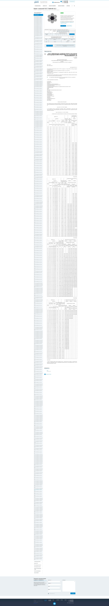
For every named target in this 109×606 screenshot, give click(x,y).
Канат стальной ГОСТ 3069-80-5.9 (38, 231)
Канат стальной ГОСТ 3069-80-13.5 (38, 217)
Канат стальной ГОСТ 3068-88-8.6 (38, 157)
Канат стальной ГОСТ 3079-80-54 (38, 334)
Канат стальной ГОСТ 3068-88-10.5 (38, 156)
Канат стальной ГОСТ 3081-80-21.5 (38, 376)
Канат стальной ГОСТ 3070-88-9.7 (38, 247)
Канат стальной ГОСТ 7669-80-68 (38, 525)
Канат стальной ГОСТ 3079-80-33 (38, 342)
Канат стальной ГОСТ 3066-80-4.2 (38, 138)
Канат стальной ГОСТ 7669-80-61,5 (38, 527)
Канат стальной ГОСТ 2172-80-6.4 (38, 36)
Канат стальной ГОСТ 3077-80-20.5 (38, 302)
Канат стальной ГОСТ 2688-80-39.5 (38, 61)
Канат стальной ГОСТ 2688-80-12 (38, 84)
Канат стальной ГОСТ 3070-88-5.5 (38, 254)
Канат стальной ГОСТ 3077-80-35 (38, 292)
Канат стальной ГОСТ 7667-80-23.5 (38, 464)
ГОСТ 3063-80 (66, 22)
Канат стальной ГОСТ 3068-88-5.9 (38, 164)
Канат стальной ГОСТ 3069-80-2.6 (38, 241)
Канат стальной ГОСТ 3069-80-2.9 (38, 237)
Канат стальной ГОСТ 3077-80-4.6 (38, 325)
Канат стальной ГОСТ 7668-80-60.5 (38, 485)
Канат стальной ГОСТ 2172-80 (38, 16)
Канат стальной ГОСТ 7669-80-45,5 (38, 534)
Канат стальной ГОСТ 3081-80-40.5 (38, 362)
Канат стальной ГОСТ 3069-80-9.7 (38, 224)
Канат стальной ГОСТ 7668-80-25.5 (38, 511)
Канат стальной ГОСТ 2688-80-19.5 (38, 77)
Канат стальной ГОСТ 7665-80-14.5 (38, 446)
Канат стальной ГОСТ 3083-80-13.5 (38, 421)
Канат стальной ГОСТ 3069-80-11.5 (38, 220)
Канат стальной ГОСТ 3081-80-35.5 (38, 365)
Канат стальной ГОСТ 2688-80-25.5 (38, 71)
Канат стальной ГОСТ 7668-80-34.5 (38, 505)
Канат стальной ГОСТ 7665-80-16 (38, 445)
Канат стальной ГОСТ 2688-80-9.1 (38, 88)
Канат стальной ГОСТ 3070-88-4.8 (38, 256)
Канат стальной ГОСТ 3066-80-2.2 (38, 150)
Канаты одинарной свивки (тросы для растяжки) (38, 12)
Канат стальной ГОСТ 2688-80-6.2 (38, 95)
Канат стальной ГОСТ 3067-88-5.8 (38, 189)
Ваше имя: (49, 580)
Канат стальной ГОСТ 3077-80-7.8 (38, 318)
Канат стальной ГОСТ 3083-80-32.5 (38, 408)
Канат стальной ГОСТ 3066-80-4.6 (38, 136)
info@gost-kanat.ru (57, 2)
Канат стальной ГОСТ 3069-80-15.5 (38, 213)
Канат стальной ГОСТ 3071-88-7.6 (38, 274)
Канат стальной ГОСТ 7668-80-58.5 (38, 487)
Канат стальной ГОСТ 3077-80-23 (38, 299)
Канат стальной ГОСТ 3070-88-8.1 (38, 249)
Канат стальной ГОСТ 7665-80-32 (38, 432)
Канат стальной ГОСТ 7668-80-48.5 (38, 493)
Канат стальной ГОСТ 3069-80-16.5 (38, 211)
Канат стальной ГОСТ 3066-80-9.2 (38, 127)
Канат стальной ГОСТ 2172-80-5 (38, 40)
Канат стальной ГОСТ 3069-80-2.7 (38, 239)
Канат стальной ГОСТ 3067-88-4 (38, 195)
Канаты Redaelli (36, 572)
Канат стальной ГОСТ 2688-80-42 (38, 60)
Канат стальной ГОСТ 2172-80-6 (38, 37)
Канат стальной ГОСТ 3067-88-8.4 (38, 183)
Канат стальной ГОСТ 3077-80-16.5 (38, 307)
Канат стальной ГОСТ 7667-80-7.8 (38, 479)
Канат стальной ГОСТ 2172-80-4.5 (38, 41)
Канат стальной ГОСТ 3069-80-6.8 (38, 229)
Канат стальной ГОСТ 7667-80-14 (38, 472)
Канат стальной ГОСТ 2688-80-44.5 (38, 59)
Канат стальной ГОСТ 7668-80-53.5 (38, 490)
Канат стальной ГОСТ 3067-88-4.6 (38, 192)
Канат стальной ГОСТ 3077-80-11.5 (38, 313)
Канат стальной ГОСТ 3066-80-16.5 (38, 117)
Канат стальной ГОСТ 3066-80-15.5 (38, 119)
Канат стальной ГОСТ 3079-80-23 (38, 348)
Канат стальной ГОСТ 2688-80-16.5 (38, 79)
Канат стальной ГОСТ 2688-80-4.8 (38, 101)
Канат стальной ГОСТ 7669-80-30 (38, 544)
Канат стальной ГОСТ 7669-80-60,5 (38, 529)
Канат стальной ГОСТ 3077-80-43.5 (38, 286)
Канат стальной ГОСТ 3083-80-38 (38, 405)
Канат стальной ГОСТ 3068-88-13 (38, 154)
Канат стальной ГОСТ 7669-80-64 (38, 526)
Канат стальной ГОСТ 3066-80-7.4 (38, 131)
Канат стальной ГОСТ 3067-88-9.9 (38, 180)
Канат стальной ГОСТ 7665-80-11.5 (38, 449)
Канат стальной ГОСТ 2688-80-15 (38, 81)
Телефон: (49, 583)
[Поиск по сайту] (74, 6)
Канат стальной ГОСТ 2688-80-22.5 (38, 74)
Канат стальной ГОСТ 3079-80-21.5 (38, 350)
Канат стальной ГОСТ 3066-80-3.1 (38, 143)
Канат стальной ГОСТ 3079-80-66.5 (38, 329)
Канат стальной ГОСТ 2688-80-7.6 (38, 92)
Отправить (73, 593)
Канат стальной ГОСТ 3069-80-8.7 (38, 225)
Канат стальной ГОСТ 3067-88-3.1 (38, 200)
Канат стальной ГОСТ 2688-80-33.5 (38, 64)
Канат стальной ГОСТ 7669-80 (38, 32)
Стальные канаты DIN (37, 561)
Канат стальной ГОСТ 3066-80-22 (38, 113)
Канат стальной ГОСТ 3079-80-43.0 (38, 339)
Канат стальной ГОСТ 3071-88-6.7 (38, 276)
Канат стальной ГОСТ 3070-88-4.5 (38, 257)
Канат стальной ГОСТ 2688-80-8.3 (38, 90)
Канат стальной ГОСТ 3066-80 (38, 18)
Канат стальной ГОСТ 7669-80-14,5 (38, 556)
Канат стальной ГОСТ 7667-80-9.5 (38, 477)
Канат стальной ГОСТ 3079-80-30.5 (38, 343)
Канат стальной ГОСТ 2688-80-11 (38, 85)
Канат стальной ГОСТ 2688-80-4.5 (38, 102)
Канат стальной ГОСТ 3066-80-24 (38, 112)
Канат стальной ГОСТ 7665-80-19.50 (38, 442)
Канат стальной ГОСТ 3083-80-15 (38, 420)
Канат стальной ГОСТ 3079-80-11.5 (38, 358)
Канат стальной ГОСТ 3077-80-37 (38, 291)
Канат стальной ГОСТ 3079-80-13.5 (38, 356)
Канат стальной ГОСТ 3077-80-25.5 (38, 298)
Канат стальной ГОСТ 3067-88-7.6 (38, 185)
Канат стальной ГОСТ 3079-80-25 (38, 347)
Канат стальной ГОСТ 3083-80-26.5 (38, 413)
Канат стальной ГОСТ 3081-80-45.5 (38, 359)
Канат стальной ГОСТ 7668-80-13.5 (38, 521)
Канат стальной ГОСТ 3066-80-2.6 (38, 146)
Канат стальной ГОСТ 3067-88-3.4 (38, 198)
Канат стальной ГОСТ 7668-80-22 (38, 514)
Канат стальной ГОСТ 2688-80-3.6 (38, 108)
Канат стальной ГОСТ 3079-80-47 (38, 337)
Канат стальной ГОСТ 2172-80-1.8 (38, 53)
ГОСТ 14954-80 (70, 22)
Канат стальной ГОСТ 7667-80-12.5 (38, 474)
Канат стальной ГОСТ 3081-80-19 (38, 379)
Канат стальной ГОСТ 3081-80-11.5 (38, 388)
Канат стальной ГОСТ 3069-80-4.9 (38, 232)
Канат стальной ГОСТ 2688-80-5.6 (38, 97)
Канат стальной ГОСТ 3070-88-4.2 (38, 259)
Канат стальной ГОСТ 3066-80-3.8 (38, 139)
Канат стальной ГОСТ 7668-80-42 (38, 499)
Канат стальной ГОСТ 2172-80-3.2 (38, 46)
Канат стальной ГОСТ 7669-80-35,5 (38, 541)
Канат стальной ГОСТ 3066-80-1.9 (38, 153)
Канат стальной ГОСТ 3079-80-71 (38, 328)
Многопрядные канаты (37, 566)
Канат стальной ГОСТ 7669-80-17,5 (38, 553)
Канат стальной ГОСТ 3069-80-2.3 (38, 242)
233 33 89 (65, 2)
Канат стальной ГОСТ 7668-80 (38, 31)
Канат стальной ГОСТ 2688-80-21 (38, 75)
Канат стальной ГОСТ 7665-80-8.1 (38, 453)
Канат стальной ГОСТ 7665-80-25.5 (38, 436)
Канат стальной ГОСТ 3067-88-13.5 (38, 175)
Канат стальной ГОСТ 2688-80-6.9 (38, 94)
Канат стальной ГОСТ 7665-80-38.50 (38, 429)
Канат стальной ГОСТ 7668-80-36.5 (38, 503)
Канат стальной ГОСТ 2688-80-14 (38, 82)
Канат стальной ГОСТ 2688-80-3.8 (38, 106)
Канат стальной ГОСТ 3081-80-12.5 (38, 386)
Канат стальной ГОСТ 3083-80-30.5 (38, 410)
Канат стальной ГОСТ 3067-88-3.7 (38, 197)
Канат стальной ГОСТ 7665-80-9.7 (38, 451)
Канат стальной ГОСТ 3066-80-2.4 (38, 148)
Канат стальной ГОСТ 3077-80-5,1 (38, 324)
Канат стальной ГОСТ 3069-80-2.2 (38, 244)
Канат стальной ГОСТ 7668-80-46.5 (38, 495)
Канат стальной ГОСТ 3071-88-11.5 (38, 270)
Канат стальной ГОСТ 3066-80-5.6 (38, 134)
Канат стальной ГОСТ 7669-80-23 (38, 549)
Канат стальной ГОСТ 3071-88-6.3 (38, 278)
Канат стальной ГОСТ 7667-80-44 (38, 455)
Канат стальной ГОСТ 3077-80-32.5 (38, 293)
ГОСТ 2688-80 (62, 22)
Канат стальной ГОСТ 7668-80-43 (38, 498)
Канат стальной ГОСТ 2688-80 (38, 17)
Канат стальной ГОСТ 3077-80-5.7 (38, 322)
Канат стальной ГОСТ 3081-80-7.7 (38, 392)
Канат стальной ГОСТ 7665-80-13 (38, 448)
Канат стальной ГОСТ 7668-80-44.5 (38, 497)
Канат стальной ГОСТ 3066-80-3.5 (38, 141)
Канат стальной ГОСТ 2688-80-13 (38, 83)
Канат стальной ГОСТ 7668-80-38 (38, 502)
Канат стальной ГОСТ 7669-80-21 (38, 550)
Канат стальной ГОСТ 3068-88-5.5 (38, 165)
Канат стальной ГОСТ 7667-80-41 (38, 456)
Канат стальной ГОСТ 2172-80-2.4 (38, 50)
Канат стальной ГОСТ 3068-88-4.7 (38, 169)
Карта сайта (35, 603)
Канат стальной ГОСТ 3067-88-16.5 (38, 172)
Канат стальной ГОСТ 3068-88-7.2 (38, 160)
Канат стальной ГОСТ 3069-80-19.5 (38, 208)
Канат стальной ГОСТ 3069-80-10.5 (38, 222)
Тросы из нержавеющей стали (37, 569)
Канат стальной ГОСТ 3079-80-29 (38, 345)
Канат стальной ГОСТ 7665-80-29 (38, 433)
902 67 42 (65, 1)
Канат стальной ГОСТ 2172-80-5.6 (38, 39)
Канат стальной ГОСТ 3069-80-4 (38, 234)
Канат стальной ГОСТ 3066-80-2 (38, 151)
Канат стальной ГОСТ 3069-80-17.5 (38, 210)
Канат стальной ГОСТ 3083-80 (38, 28)
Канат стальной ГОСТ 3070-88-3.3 (38, 264)
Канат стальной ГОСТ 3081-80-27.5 (38, 371)
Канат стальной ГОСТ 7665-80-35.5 (38, 431)
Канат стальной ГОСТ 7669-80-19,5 (38, 551)
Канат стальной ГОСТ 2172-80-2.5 (38, 48)
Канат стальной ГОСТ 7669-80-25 (38, 548)
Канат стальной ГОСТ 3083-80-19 (38, 418)
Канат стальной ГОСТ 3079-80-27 (38, 346)
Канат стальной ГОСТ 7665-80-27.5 (38, 435)
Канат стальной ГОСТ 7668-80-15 (38, 519)
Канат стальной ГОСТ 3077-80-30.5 (38, 295)
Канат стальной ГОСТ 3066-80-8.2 (38, 129)
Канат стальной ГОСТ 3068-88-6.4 (38, 162)
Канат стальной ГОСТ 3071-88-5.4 (38, 281)
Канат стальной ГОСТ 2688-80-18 (38, 78)
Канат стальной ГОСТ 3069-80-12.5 (38, 218)
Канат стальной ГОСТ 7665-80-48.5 (38, 425)
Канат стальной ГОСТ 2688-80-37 (38, 63)
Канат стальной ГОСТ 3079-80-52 (38, 335)
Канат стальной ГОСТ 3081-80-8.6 (38, 391)
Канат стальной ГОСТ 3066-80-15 (38, 120)
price (47, 370)
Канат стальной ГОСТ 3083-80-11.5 (38, 423)
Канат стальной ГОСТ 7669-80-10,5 (38, 559)
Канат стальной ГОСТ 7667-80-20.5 (38, 467)
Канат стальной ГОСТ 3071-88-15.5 (38, 266)
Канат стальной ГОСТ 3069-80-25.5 (38, 204)
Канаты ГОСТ (36, 563)
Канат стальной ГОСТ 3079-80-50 (38, 336)
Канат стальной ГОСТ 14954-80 (38, 33)
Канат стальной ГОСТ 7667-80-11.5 (38, 475)
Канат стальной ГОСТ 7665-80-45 (38, 426)
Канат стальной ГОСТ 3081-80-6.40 (38, 394)
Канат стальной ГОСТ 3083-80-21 (38, 417)
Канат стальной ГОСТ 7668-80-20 (38, 515)
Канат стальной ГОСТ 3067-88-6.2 (38, 187)
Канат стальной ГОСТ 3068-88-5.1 (38, 167)
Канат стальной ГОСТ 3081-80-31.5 (38, 368)
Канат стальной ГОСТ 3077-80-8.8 (38, 317)
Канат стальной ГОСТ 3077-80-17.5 (38, 305)
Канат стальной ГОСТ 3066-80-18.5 (38, 115)
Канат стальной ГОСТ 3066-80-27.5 (38, 109)
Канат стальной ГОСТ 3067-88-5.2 (38, 190)
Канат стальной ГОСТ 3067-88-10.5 (38, 178)
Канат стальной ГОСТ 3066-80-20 (38, 114)
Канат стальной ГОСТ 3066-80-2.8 (38, 145)
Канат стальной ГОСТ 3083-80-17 (38, 419)
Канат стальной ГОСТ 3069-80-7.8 (38, 227)
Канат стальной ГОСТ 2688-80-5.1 (38, 99)
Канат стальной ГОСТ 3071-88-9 (38, 271)
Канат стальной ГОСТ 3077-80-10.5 (38, 315)
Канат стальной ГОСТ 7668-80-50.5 (38, 491)
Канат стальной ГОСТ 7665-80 (38, 29)
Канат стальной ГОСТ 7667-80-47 (38, 454)
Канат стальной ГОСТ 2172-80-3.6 (38, 44)
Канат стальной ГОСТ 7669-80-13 (38, 557)
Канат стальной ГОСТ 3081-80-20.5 (38, 378)
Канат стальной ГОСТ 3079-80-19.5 (38, 351)
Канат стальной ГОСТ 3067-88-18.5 (38, 171)
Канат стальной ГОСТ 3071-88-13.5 (38, 268)
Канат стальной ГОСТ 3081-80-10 (38, 389)
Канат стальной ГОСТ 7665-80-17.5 (38, 444)
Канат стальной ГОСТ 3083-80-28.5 (38, 412)
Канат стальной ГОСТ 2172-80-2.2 (38, 51)
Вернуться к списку (48, 374)
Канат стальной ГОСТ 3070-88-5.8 (38, 252)
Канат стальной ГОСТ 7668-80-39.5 (38, 501)
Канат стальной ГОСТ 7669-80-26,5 (38, 546)
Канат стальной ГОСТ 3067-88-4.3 (38, 194)
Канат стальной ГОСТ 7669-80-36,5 (38, 539)
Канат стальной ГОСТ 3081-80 (38, 27)
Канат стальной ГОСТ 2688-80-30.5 (38, 67)
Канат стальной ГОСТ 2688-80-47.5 (38, 57)
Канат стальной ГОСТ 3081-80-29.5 (38, 370)
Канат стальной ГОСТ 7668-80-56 (38, 488)
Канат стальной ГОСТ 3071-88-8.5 (38, 273)
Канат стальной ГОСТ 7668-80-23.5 (38, 513)
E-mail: (49, 586)
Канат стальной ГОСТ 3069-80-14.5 (38, 215)
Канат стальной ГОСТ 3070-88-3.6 (38, 263)
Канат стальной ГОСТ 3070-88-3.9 (38, 261)
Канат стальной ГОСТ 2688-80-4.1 (38, 104)
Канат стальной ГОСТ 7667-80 (38, 30)
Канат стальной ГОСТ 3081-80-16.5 (38, 382)
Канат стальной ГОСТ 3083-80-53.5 (38, 399)
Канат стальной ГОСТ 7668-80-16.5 (38, 518)
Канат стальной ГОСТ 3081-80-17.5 (38, 380)
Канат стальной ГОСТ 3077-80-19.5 (38, 304)
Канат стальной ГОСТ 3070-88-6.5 (38, 250)
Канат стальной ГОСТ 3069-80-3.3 (38, 235)
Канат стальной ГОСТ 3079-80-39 (38, 340)
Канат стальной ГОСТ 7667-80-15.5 (38, 471)
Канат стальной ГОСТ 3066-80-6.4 (38, 132)
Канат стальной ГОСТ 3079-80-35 (38, 341)
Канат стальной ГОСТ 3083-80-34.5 (38, 406)
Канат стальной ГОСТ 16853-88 (38, 34)
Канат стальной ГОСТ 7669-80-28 (38, 545)
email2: (49, 589)
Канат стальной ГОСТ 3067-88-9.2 (38, 182)
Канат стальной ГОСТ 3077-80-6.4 (38, 320)
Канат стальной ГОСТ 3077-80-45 (38, 285)
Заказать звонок (72, 1)
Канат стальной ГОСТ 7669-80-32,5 (38, 543)
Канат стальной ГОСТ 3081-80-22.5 (38, 374)
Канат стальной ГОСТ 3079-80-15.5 (38, 354)
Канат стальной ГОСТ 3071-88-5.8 (38, 280)
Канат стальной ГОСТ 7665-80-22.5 (38, 439)
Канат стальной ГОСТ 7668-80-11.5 (38, 522)
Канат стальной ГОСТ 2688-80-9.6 (38, 87)
